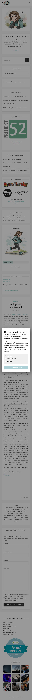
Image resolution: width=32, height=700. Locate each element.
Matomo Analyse (11, 358)
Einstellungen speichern (16, 367)
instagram (9, 361)
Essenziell (9, 356)
